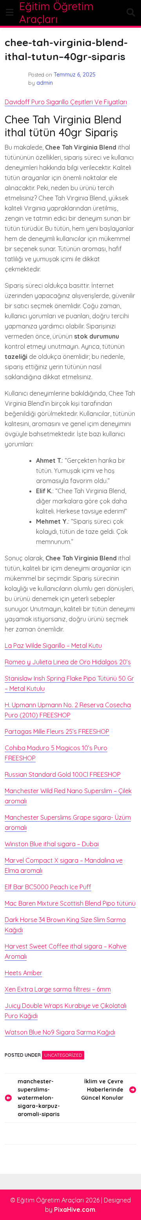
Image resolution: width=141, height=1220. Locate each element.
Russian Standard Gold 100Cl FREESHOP (63, 774)
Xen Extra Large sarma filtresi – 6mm (58, 989)
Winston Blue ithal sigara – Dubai (52, 844)
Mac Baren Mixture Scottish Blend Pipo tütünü (70, 903)
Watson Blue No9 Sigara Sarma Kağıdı (60, 1032)
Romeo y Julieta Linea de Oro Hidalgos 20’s (68, 662)
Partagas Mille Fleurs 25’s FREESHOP (57, 731)
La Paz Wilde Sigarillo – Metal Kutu (53, 645)
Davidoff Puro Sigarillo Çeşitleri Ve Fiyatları (66, 102)
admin (44, 82)
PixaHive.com (74, 1209)
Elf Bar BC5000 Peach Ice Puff (48, 887)
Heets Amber (23, 973)
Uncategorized (63, 1055)
